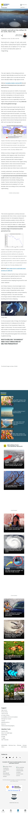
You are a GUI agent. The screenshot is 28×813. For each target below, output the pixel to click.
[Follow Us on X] (20, 757)
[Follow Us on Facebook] (3, 757)
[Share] (2, 36)
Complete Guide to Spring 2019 (13, 83)
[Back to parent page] (4, 6)
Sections (23, 7)
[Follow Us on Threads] (16, 757)
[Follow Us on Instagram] (6, 757)
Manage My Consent (6, 718)
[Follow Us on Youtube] (10, 757)
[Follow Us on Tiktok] (13, 757)
